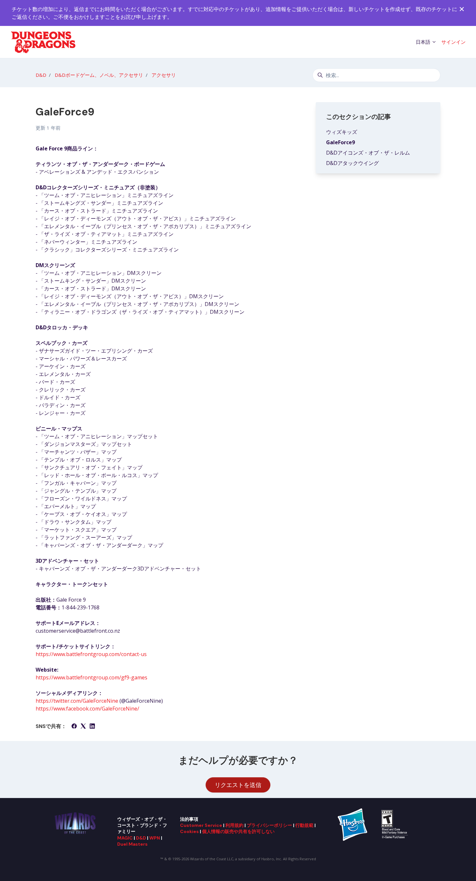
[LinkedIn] (92, 726)
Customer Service (201, 825)
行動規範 (304, 825)
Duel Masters (132, 844)
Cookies (189, 831)
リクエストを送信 (238, 785)
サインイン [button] (453, 42)
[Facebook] (74, 726)
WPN (154, 838)
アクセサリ (164, 75)
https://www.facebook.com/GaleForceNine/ (87, 708)
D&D (41, 75)
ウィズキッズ (341, 131)
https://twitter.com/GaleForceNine (77, 700)
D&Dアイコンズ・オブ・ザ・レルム (368, 152)
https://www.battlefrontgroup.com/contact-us (91, 654)
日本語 (424, 42)
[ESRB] (395, 824)
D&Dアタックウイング (352, 163)
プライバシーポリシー (269, 825)
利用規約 (234, 825)
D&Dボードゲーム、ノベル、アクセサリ (99, 75)
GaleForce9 (340, 142)
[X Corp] (83, 726)
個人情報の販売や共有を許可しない (238, 831)
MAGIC (125, 838)
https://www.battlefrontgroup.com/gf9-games (91, 677)
